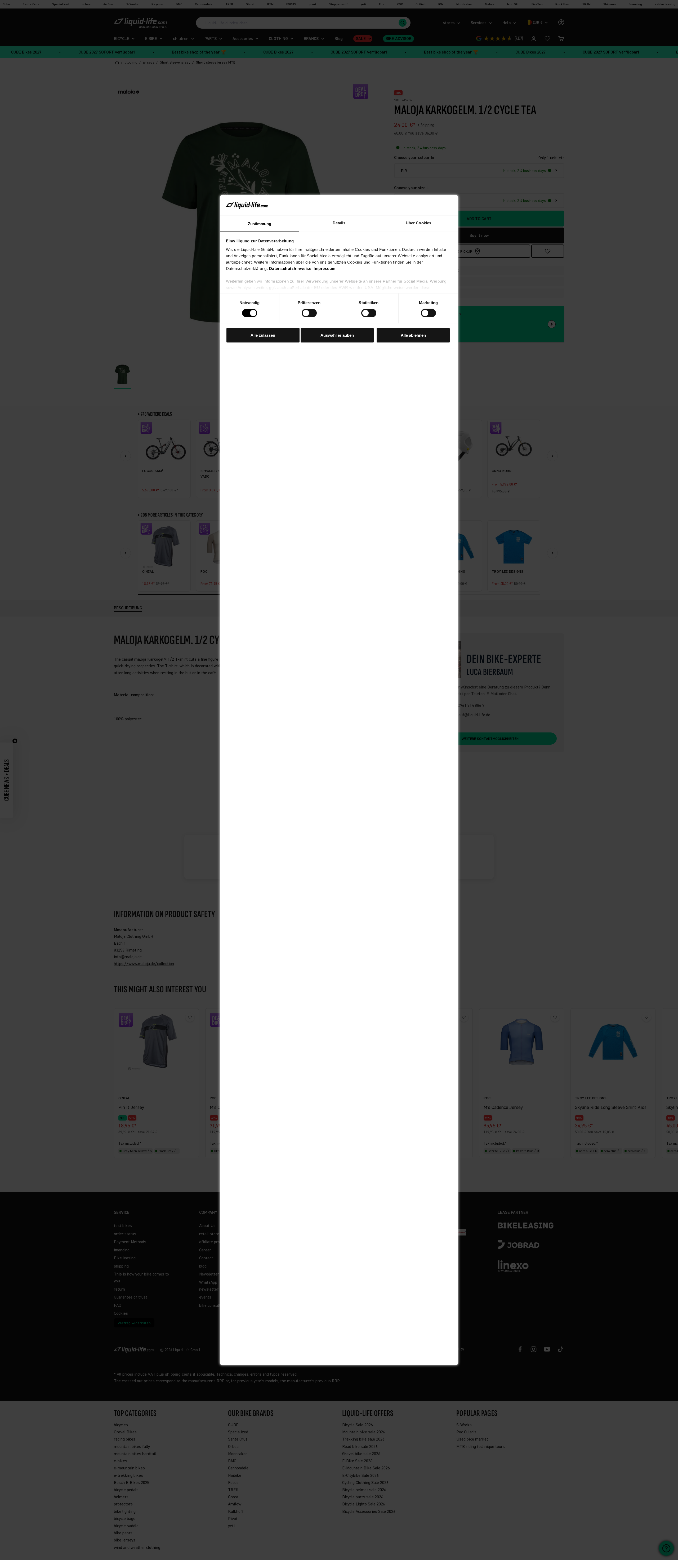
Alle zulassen (263, 335)
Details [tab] (339, 222)
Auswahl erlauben (337, 335)
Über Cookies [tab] (418, 222)
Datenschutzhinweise (290, 268)
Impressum (325, 268)
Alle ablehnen (413, 335)
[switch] (309, 313)
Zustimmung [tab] (259, 223)
